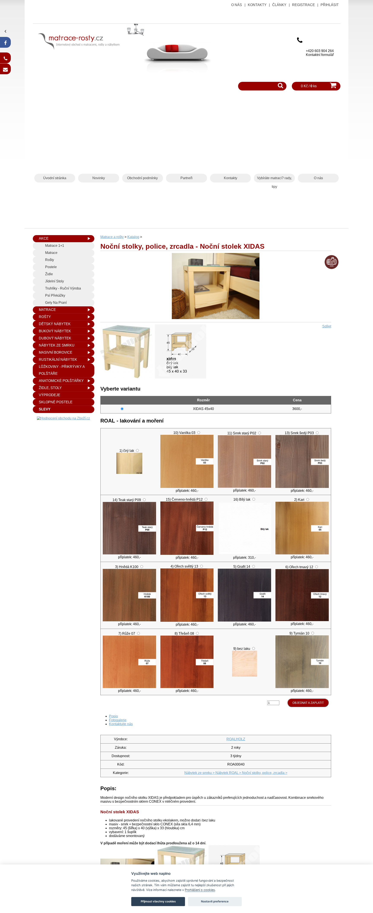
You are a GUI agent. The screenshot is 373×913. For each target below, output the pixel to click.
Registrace (303, 5)
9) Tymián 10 (299, 633)
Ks (282, 702)
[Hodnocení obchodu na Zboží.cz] (63, 418)
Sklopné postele (56, 402)
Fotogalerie (117, 720)
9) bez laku (241, 648)
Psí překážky (55, 295)
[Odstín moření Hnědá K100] (129, 620)
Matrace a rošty (112, 237)
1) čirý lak (126, 451)
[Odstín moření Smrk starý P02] (244, 486)
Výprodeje (49, 395)
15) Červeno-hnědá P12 (184, 499)
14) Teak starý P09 (126, 500)
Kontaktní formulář (320, 55)
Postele (51, 267)
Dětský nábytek (55, 324)
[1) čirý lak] (129, 473)
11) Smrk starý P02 (241, 433)
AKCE (44, 238)
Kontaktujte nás (121, 724)
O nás (236, 5)
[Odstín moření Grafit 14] (244, 620)
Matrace (51, 253)
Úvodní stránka (54, 178)
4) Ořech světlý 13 (184, 566)
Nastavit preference (215, 901)
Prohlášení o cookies (200, 890)
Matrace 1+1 (54, 245)
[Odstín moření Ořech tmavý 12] (302, 620)
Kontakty (257, 5)
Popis (113, 716)
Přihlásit (330, 5)
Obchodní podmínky (142, 178)
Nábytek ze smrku (56, 345)
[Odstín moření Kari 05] (302, 553)
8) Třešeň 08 (184, 633)
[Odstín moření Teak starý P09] (129, 553)
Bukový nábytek (55, 331)
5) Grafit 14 (241, 566)
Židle (49, 274)
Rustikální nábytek (58, 359)
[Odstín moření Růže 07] (129, 687)
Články (279, 5)
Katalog (133, 237)
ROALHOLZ (235, 739)
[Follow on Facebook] (5, 42)
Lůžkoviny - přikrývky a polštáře (62, 370)
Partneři (186, 178)
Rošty (49, 260)
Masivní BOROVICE (55, 352)
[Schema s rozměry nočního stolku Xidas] (181, 377)
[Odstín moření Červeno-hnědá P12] (187, 553)
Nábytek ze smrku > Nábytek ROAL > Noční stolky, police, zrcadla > (235, 773)
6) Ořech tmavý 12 (299, 567)
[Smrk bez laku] (244, 675)
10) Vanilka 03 (184, 433)
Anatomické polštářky (61, 381)
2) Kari (299, 500)
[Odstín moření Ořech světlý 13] (187, 620)
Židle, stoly (50, 388)
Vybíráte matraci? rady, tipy (274, 179)
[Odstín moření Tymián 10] (302, 687)
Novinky (98, 178)
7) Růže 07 (126, 633)
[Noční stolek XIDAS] (215, 318)
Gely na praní (56, 302)
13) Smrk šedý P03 (299, 433)
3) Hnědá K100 (126, 567)
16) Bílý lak (241, 499)
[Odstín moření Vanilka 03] (187, 487)
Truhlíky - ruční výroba (63, 288)
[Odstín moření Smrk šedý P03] (302, 487)
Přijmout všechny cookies (158, 901)
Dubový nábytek (55, 338)
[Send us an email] (5, 68)
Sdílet (326, 326)
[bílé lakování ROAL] (244, 553)
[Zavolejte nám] (5, 57)
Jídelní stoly (54, 281)
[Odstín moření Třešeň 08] (187, 687)
